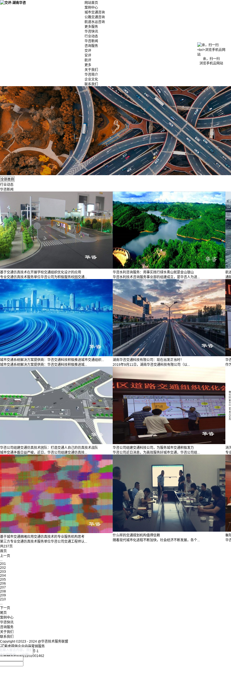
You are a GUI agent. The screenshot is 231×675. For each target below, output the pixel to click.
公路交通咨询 (95, 17)
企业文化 (91, 79)
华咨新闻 (91, 41)
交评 (88, 51)
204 (3, 576)
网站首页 (91, 3)
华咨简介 (91, 75)
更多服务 (91, 27)
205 (3, 580)
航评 (88, 60)
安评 (88, 55)
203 (3, 572)
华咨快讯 (91, 32)
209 (3, 595)
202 (3, 568)
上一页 (5, 556)
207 (3, 587)
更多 (88, 65)
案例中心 (91, 8)
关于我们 (91, 70)
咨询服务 (91, 46)
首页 (3, 551)
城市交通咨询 (95, 12)
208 (3, 591)
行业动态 (91, 36)
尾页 (3, 613)
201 (3, 564)
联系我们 (91, 84)
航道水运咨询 (95, 22)
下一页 (5, 608)
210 (3, 599)
